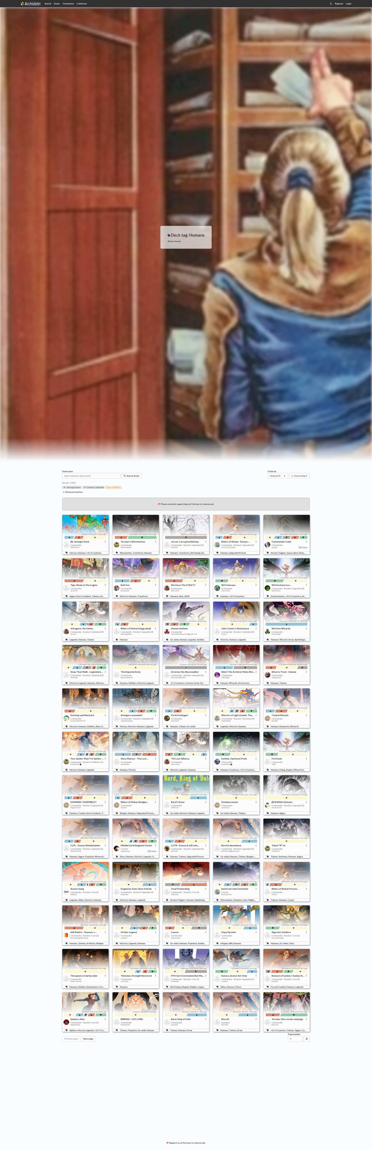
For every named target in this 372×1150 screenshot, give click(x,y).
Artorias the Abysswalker (185, 672)
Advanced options (74, 492)
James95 (74, 591)
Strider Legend (129, 932)
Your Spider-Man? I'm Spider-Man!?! (86, 758)
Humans (148, 553)
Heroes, (74, 553)
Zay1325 (174, 1025)
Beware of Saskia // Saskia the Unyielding (288, 975)
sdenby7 (124, 938)
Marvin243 (225, 591)
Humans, (82, 553)
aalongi (274, 547)
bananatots (125, 591)
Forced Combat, (279, 987)
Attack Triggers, (279, 553)
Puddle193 (74, 764)
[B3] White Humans (282, 802)
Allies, (81, 900)
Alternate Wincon (105, 683)
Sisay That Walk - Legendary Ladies (85, 672)
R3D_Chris (175, 591)
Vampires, (238, 900)
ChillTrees (175, 808)
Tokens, (96, 596)
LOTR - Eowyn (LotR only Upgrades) (184, 845)
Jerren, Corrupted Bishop (185, 541)
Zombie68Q (226, 721)
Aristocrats (244, 683)
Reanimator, (93, 987)
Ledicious (175, 894)
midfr (274, 764)
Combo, (82, 813)
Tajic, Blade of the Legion (83, 585)
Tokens (90, 639)
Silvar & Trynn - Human (284, 672)
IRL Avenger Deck (79, 541)
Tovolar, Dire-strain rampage (287, 1019)
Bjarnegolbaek (126, 634)
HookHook (225, 764)
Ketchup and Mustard (82, 715)
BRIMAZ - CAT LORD (132, 1019)
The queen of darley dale (83, 975)
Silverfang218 (126, 547)
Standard (225, 1022)
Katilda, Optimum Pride (234, 758)
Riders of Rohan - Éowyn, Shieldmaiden (234, 541)
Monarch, (99, 856)
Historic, (124, 596)
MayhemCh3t (75, 851)
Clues (291, 943)
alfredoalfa (125, 764)
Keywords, (284, 726)
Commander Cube (281, 541)
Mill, (231, 943)
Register (339, 3)
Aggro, (73, 596)
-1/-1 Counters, (177, 683)
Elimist (274, 894)
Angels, (305, 596)
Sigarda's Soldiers (281, 932)
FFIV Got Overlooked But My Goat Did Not (186, 975)
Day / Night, (249, 900)
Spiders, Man (77, 1019)
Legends (242, 639)
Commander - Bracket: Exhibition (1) (86, 762)
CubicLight (225, 677)
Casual (290, 900)
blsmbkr (275, 721)
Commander (75, 545)
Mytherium (276, 591)
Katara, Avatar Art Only (234, 975)
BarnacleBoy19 (127, 677)
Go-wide (191, 726)
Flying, (282, 770)
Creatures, (234, 770)
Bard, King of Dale (181, 1019)
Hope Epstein (228, 932)
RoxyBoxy (124, 894)
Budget (99, 943)
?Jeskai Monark (280, 715)
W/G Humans (228, 585)
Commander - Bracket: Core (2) (84, 892)
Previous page (71, 1038)
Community (68, 3)
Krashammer (226, 894)
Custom (124, 849)
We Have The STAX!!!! (183, 585)
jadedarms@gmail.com (230, 851)
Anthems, (283, 856)
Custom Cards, (192, 683)
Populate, (90, 856)
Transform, (138, 553)
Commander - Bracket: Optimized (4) (86, 632)
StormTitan (175, 764)
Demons (205, 553)
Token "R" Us (279, 845)
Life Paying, (195, 553)
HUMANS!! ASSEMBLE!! (83, 802)
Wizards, (283, 639)
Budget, (124, 813)
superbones (125, 851)
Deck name (67, 471)
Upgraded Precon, (145, 813)
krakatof (275, 981)
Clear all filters (113, 487)
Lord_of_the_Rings (228, 547)
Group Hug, (105, 987)
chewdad (74, 677)
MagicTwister (75, 808)
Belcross (275, 1025)
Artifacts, (91, 943)
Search (48, 3)
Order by (272, 471)
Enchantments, (278, 596)
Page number (294, 1034)
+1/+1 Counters (94, 553)
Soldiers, (201, 639)
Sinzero (73, 634)
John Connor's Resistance (235, 628)
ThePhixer (276, 851)
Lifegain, (224, 943)
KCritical (174, 547)
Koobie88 (175, 981)
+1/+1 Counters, (294, 596)
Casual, (305, 1030)
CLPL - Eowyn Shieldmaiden (85, 845)
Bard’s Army (178, 802)
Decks (57, 3)
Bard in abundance (231, 845)
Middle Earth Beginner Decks (136, 845)
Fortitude (277, 758)
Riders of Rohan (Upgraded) (136, 628)
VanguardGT (276, 677)
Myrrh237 (175, 721)
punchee (174, 851)
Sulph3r (124, 808)
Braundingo (276, 634)
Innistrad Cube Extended (234, 888)
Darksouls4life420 (178, 677)
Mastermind (276, 808)
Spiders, (74, 1030)
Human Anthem (179, 628)
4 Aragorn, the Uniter (81, 628)
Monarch (294, 726)
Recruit (225, 1019)
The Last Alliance (180, 758)
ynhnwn (224, 938)
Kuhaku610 (125, 1025)
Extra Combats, (84, 596)
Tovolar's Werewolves (133, 541)
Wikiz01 (73, 894)
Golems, (82, 943)
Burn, (296, 553)
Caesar (175, 932)
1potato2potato (127, 721)
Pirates (132, 770)
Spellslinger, (301, 639)
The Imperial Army (131, 672)
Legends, (74, 639)
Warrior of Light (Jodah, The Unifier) (236, 715)
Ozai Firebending (180, 888)
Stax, (181, 596)
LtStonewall (175, 938)
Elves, (302, 553)
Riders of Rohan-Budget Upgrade (134, 802)
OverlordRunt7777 (77, 721)
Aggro (282, 813)
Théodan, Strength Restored (136, 975)
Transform (142, 596)
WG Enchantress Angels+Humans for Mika (285, 585)
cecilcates (125, 981)
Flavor (238, 987)
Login (348, 3)
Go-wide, (174, 639)
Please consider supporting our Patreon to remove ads (187, 504)
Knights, (194, 987)
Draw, (291, 639)
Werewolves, (126, 553)
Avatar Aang (77, 888)
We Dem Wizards (281, 628)
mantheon (225, 808)
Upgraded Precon (237, 553)
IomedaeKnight (278, 938)
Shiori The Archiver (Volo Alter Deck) (237, 672)
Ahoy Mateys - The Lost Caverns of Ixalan (133, 758)
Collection (82, 3)
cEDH (187, 596)
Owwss (224, 634)
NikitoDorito (75, 1025)
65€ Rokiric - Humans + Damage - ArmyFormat (82, 932)
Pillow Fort (298, 770)
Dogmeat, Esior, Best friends (136, 888)
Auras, (290, 553)
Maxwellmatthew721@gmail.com (184, 634)
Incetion (224, 981)
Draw (189, 1030)
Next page (88, 1038)
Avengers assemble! (132, 715)
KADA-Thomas (76, 981)
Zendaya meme (229, 802)
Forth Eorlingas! (179, 715)
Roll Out (125, 585)
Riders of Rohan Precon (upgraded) (284, 888)
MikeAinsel (74, 547)
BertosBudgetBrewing (79, 938)
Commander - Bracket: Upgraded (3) (187, 545)
